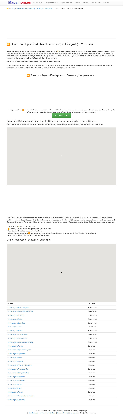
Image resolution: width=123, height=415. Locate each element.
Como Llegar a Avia (14, 388)
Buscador (106, 2)
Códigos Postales (51, 2)
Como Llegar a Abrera (15, 346)
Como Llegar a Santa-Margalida (18, 307)
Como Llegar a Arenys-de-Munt (18, 373)
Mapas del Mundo (18, 8)
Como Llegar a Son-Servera (17, 334)
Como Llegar (37, 2)
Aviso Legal (44, 413)
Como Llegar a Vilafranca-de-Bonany (20, 342)
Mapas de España (66, 2)
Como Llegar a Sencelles (16, 323)
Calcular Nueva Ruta (61, 115)
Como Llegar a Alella (14, 357)
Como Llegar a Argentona (16, 380)
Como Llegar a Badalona (16, 400)
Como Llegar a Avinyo (15, 392)
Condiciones (33, 413)
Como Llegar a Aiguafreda (16, 354)
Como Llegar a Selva (14, 319)
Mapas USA (96, 2)
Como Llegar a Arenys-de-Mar (17, 369)
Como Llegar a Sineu (14, 327)
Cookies (52, 413)
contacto (73, 413)
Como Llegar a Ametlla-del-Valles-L (19, 365)
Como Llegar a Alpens (15, 361)
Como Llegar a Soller (14, 330)
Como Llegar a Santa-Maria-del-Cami (20, 311)
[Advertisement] (61, 23)
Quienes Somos (62, 413)
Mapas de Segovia (45, 8)
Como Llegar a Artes (14, 384)
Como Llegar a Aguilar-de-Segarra (19, 350)
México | (86, 2)
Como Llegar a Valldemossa (17, 338)
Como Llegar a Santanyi (15, 315)
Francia (78, 2)
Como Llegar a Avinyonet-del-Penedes (20, 396)
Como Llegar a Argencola (16, 377)
